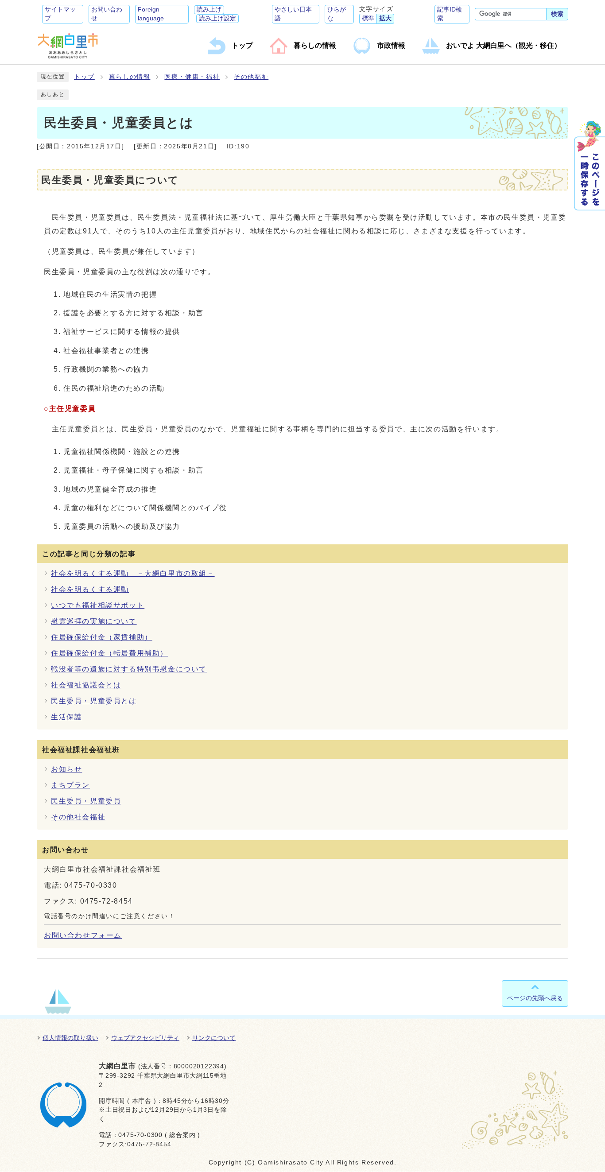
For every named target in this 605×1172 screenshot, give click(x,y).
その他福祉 (251, 77)
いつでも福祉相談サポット (97, 605)
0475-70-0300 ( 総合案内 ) (159, 1135)
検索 (557, 14)
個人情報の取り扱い (70, 1037)
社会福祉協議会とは (86, 685)
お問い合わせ (106, 14)
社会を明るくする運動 (90, 589)
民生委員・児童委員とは (94, 701)
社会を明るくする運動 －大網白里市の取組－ (133, 573)
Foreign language (151, 14)
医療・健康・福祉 (192, 77)
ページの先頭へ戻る (535, 997)
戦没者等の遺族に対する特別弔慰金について (129, 669)
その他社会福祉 (78, 817)
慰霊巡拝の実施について (94, 621)
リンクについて (214, 1037)
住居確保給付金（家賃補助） (101, 637)
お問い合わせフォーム (83, 935)
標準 (368, 18)
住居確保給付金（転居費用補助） (109, 653)
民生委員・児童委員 (86, 801)
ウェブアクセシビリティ (145, 1037)
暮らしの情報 (130, 77)
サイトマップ (60, 14)
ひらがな (336, 14)
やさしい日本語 (293, 14)
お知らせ (66, 769)
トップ (84, 77)
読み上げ (209, 9)
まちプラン (70, 785)
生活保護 (66, 717)
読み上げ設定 (217, 18)
